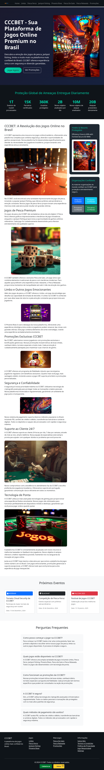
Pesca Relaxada (82, 3)
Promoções (94, 3)
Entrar (59, 766)
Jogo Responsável (84, 748)
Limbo (23, 3)
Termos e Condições (85, 743)
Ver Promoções (32, 70)
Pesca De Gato (69, 3)
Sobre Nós (82, 741)
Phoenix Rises (56, 3)
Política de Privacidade (86, 746)
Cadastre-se (46, 766)
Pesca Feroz (32, 3)
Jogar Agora (13, 70)
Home (17, 3)
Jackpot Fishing (44, 3)
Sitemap (81, 751)
